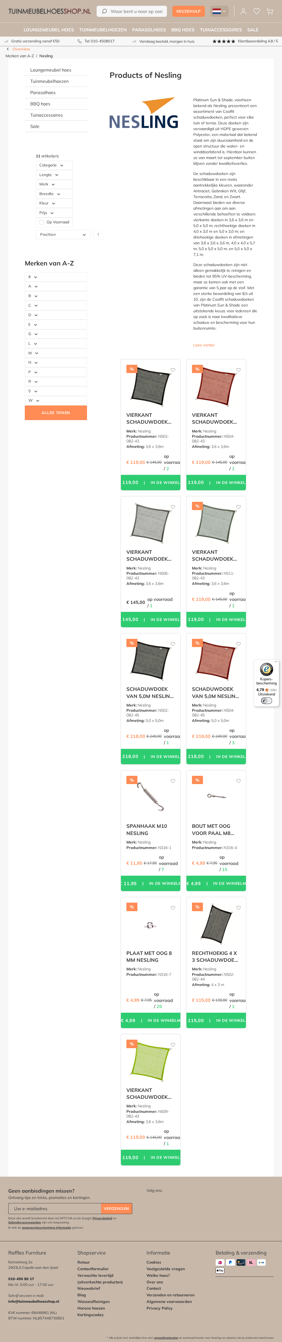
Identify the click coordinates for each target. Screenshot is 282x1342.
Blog (81, 1294)
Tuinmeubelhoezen (49, 81)
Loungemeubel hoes (50, 70)
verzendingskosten (166, 1338)
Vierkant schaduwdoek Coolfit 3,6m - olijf (212, 555)
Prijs (43, 212)
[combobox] (132, 11)
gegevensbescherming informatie (46, 1227)
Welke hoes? (158, 1275)
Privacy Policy (160, 1308)
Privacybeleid (102, 1218)
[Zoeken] (104, 11)
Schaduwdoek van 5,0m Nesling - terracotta (215, 692)
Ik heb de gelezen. (46, 1227)
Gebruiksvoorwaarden (24, 1222)
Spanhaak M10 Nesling (146, 829)
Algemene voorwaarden (169, 1301)
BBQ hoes (40, 103)
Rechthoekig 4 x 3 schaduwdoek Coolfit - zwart (215, 956)
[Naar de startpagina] (49, 11)
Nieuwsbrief (88, 1288)
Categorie (48, 165)
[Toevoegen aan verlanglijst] (169, 367)
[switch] (266, 700)
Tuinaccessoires (46, 115)
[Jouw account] (243, 11)
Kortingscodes (90, 1314)
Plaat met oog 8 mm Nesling (149, 956)
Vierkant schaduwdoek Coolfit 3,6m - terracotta (212, 418)
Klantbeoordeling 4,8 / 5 (258, 41)
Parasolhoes (43, 92)
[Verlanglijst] (257, 11)
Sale (34, 126)
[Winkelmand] (270, 11)
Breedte (46, 193)
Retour (83, 1262)
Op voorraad (58, 222)
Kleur (43, 203)
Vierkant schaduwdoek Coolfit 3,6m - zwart (147, 418)
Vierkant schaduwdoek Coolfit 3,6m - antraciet (147, 555)
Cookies (154, 1262)
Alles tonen (56, 412)
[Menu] (276, 663)
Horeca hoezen (91, 1308)
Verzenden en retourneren (170, 1294)
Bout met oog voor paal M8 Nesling (211, 829)
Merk (43, 184)
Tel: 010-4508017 (100, 41)
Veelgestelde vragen (166, 1268)
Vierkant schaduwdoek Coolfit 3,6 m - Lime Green (147, 1093)
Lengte (45, 174)
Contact (154, 1288)
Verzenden (116, 1208)
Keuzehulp (189, 11)
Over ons (155, 1282)
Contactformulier (93, 1268)
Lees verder (204, 345)
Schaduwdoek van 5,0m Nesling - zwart (149, 692)
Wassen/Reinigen (93, 1301)
